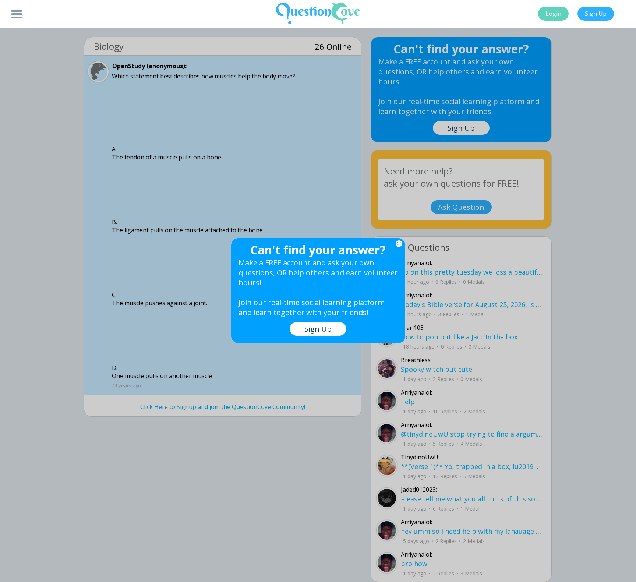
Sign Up (596, 14)
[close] (399, 243)
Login (553, 14)
